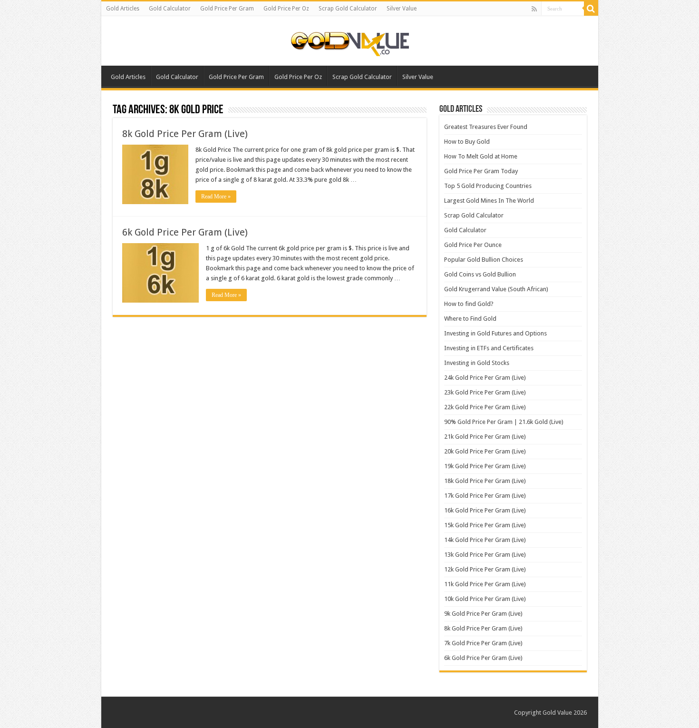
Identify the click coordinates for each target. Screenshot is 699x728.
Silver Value (402, 8)
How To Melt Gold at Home (480, 156)
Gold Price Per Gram (227, 8)
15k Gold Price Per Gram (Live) (485, 525)
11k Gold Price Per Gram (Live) (485, 584)
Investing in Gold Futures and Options (495, 333)
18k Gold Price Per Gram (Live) (485, 480)
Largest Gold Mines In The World (489, 200)
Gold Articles (122, 8)
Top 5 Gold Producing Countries (488, 185)
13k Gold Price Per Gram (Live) (485, 554)
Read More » (216, 196)
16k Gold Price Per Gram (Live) (485, 510)
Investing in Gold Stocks (476, 362)
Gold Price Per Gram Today (481, 171)
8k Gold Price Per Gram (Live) (185, 133)
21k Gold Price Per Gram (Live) (485, 436)
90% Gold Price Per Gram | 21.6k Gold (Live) (503, 421)
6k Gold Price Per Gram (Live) (185, 232)
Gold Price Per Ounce (473, 244)
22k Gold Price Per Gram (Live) (485, 407)
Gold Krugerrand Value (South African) (496, 289)
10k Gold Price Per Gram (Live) (485, 598)
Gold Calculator (170, 8)
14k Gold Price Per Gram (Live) (485, 539)
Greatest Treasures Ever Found (485, 126)
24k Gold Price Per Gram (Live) (485, 377)
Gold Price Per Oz (286, 8)
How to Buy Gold (467, 141)
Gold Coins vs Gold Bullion (480, 274)
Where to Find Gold (470, 318)
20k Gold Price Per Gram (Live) (485, 451)
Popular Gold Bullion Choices (483, 259)
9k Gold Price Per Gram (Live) (483, 613)
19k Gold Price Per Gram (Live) (485, 466)
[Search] (591, 8)
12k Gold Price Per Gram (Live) (485, 569)
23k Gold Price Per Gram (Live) (485, 392)
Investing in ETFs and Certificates (489, 348)
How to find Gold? (469, 303)
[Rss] (534, 9)
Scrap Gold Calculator (348, 8)
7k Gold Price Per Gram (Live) (483, 643)
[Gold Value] (349, 41)
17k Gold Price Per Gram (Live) (485, 495)
